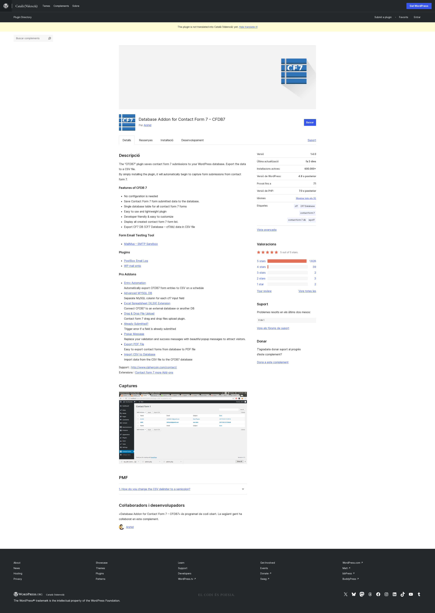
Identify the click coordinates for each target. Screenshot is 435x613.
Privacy (18, 578)
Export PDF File (134, 344)
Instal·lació (167, 140)
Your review (264, 291)
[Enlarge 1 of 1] (242, 396)
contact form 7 (307, 213)
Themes (100, 568)
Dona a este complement (273, 362)
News (17, 568)
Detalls (127, 140)
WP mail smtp (132, 266)
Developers (184, 573)
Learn (181, 562)
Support (182, 568)
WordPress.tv (187, 578)
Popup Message (134, 334)
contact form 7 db (297, 220)
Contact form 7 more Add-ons (154, 372)
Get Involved (267, 562)
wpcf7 (312, 220)
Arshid (147, 125)
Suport (312, 140)
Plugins (100, 573)
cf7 (296, 206)
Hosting (18, 573)
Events (264, 568)
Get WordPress (419, 5)
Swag (264, 578)
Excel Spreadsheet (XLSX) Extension (147, 303)
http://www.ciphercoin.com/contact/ (154, 367)
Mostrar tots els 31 (306, 198)
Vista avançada (266, 229)
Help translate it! (248, 26)
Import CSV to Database (139, 354)
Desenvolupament (192, 140)
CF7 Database (308, 206)
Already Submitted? (136, 323)
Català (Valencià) (55, 594)
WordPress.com (353, 562)
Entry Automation (135, 283)
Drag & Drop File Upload (139, 313)
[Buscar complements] (49, 38)
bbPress (349, 573)
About (17, 562)
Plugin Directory (23, 17)
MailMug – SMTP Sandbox (141, 244)
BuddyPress (351, 578)
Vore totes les (307, 291)
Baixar (310, 122)
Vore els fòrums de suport (273, 328)
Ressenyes (146, 140)
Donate (266, 573)
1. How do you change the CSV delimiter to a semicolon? (154, 489)
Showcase (102, 562)
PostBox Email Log (136, 260)
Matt (347, 568)
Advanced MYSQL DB (138, 293)
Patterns (100, 578)
